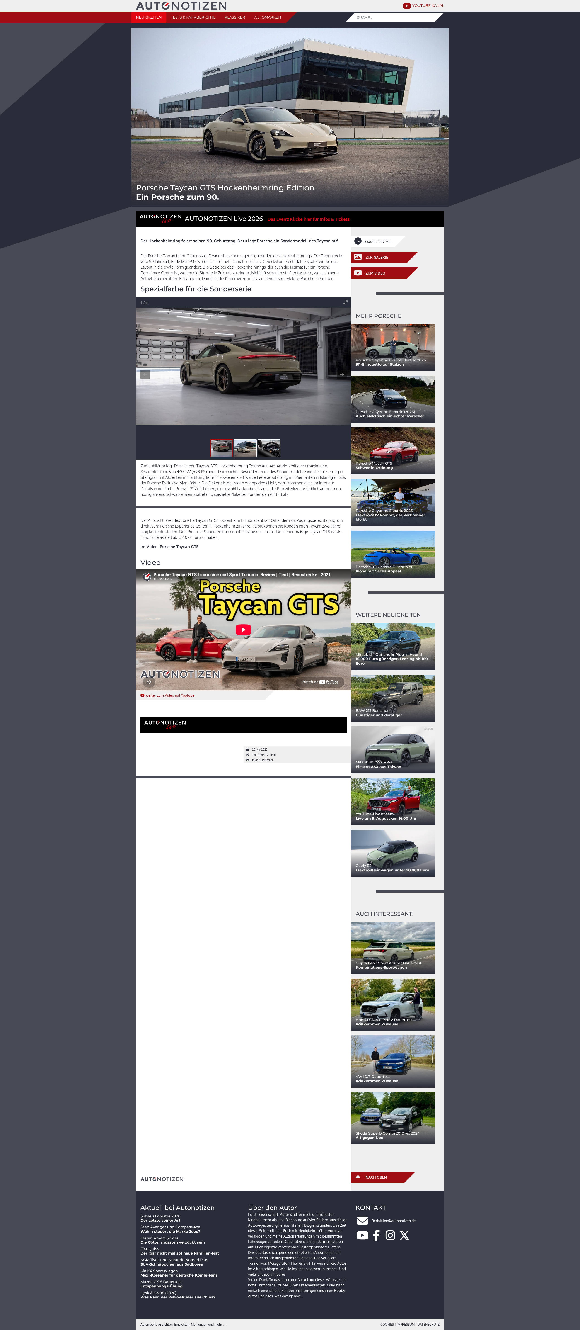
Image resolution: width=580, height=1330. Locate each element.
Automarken (267, 17)
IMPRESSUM (406, 1324)
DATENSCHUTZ (429, 1324)
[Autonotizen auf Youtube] (362, 1238)
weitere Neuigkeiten (388, 615)
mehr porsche (378, 316)
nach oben (376, 1177)
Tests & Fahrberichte (193, 17)
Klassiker (235, 17)
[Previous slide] (145, 374)
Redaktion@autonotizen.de (394, 1220)
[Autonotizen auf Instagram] (390, 1238)
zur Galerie (376, 257)
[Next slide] (342, 374)
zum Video (170, 695)
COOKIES (387, 1324)
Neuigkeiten (149, 17)
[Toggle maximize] (345, 302)
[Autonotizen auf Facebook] (376, 1238)
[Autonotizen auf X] (404, 1238)
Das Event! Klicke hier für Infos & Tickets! (309, 219)
